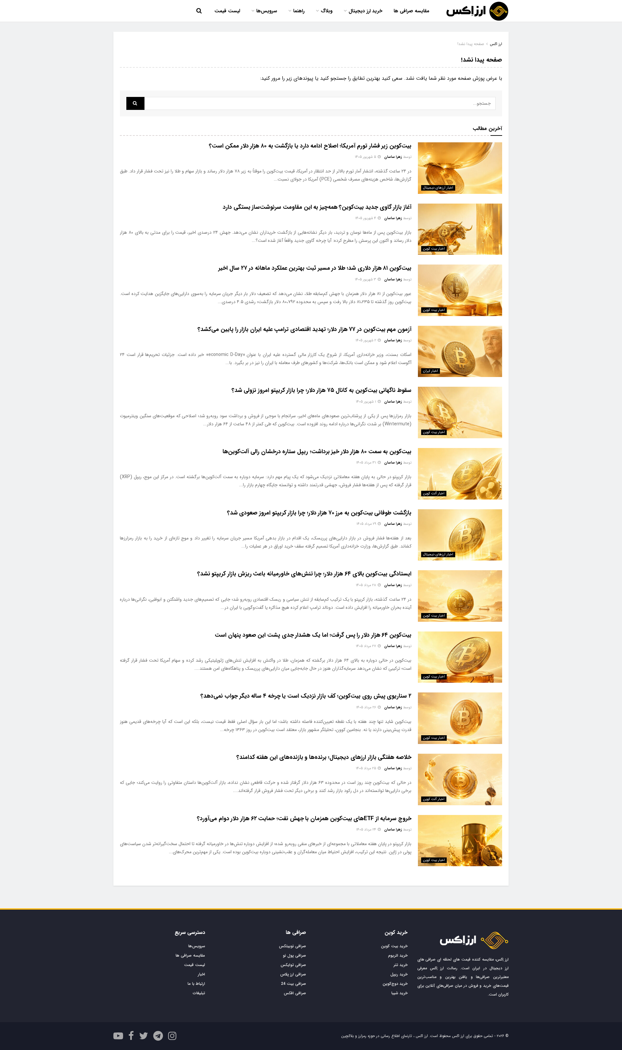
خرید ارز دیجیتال (365, 11)
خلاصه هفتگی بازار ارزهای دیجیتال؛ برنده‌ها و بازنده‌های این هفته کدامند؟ (323, 757)
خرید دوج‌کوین (395, 984)
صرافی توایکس (293, 965)
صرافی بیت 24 (293, 984)
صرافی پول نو (294, 955)
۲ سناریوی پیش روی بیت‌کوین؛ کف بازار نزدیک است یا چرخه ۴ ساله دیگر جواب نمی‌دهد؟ (306, 696)
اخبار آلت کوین (433, 493)
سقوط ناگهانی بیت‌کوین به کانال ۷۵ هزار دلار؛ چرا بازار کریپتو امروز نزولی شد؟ (321, 390)
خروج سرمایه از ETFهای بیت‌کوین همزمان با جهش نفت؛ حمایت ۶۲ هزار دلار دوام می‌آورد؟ (304, 818)
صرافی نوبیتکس (292, 946)
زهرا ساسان (393, 157)
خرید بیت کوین (394, 946)
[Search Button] (135, 103)
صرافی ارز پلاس (293, 974)
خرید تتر (401, 965)
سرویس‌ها (266, 11)
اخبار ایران (430, 371)
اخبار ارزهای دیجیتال (438, 188)
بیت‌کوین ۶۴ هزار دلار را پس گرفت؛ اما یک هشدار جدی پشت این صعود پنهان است (313, 635)
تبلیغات (199, 993)
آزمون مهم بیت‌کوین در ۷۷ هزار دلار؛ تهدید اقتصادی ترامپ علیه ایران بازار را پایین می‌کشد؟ (304, 329)
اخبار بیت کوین (434, 249)
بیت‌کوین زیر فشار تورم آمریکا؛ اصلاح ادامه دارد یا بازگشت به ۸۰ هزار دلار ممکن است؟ (310, 145)
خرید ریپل (399, 974)
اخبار (201, 974)
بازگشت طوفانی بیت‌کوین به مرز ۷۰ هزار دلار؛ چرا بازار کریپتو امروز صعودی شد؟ (319, 512)
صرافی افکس (295, 993)
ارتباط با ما (196, 984)
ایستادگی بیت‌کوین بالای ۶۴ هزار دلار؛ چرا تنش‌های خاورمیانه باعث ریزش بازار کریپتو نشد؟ (304, 573)
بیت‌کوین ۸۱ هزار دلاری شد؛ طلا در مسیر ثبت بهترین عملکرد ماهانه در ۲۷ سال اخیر (314, 268)
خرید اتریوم (398, 955)
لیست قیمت (227, 11)
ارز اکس (496, 44)
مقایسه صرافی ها (411, 11)
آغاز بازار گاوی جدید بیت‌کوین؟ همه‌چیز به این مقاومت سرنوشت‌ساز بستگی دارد (317, 207)
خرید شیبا (399, 993)
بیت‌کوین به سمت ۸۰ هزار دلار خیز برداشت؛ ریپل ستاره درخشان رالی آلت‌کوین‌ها (317, 451)
